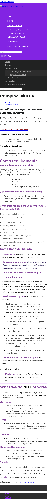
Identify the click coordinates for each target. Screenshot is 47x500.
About (7, 496)
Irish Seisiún (10, 81)
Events (8, 65)
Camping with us (12, 68)
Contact (8, 498)
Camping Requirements (20, 71)
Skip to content (7, 1)
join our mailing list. (28, 482)
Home (7, 61)
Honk (6, 495)
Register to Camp (18, 74)
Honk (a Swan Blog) (13, 78)
